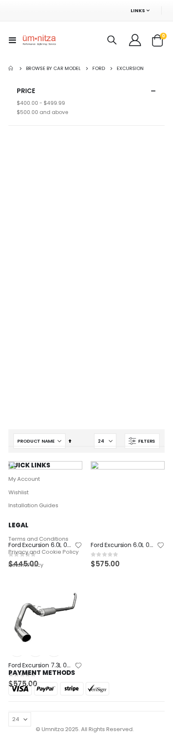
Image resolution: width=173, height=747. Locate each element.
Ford (98, 68)
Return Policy (25, 565)
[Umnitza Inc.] (39, 40)
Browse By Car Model (53, 68)
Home (11, 68)
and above (42, 112)
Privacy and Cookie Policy (43, 552)
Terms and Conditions (38, 539)
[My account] (136, 40)
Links (138, 10)
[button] (78, 545)
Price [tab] (26, 90)
